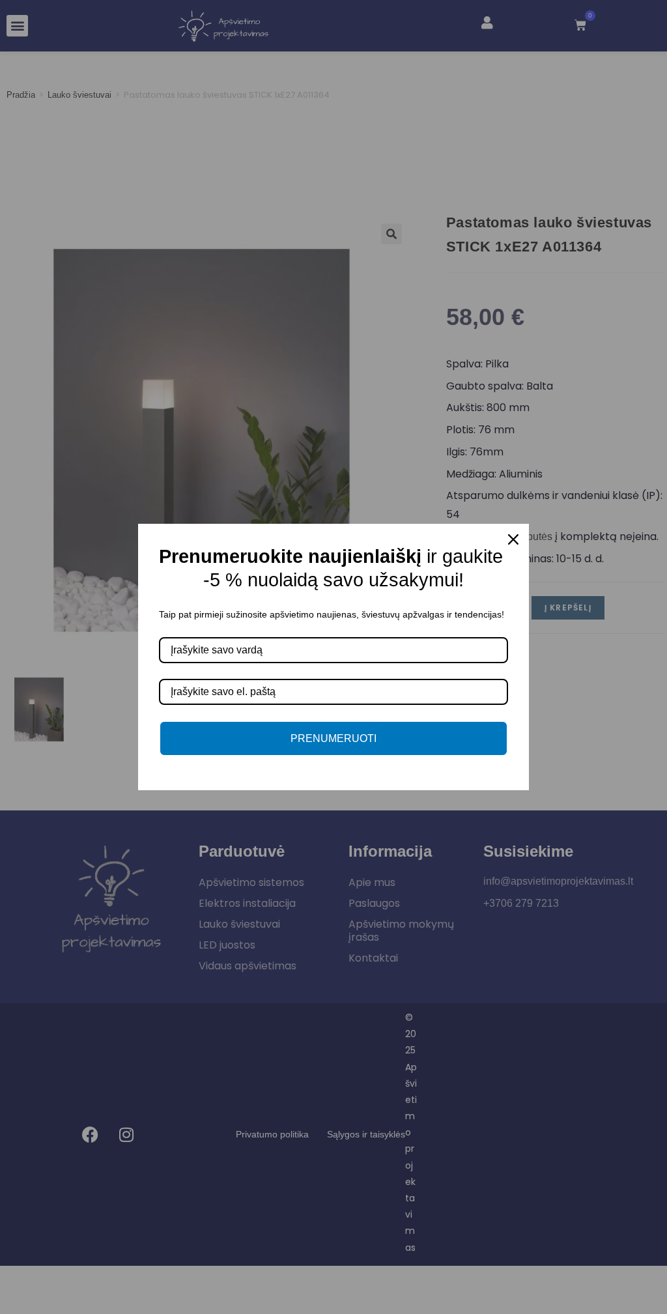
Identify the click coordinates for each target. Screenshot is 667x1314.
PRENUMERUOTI (333, 738)
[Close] (513, 539)
